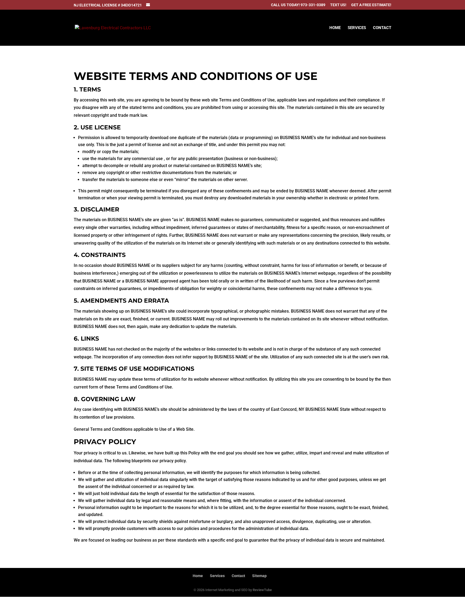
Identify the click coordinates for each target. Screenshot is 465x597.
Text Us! (338, 5)
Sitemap (259, 576)
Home (335, 28)
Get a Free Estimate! (371, 5)
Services (357, 28)
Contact (382, 28)
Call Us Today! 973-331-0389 (298, 5)
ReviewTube (262, 590)
